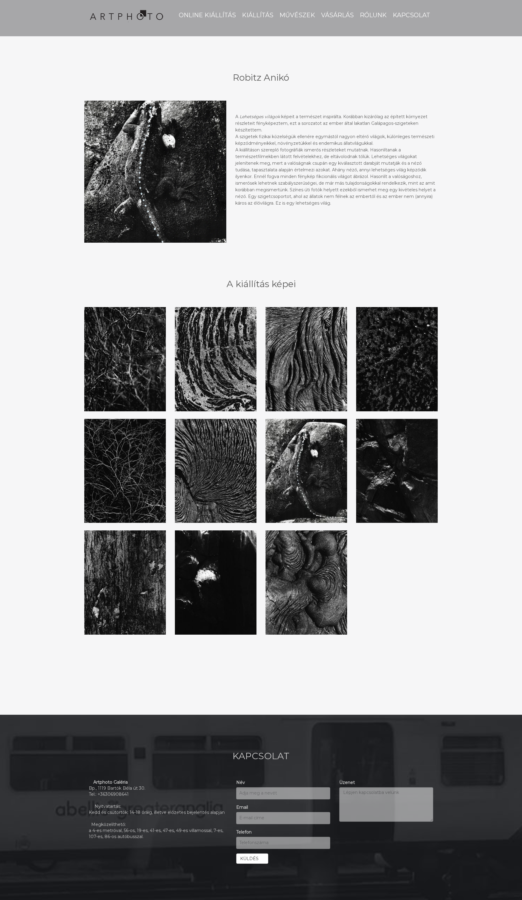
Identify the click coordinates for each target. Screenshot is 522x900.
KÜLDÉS (250, 858)
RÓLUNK (373, 15)
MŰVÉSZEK (297, 15)
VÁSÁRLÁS (337, 15)
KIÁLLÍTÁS (257, 15)
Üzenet (347, 782)
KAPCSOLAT (411, 15)
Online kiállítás (207, 15)
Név (240, 782)
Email (242, 807)
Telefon (244, 832)
